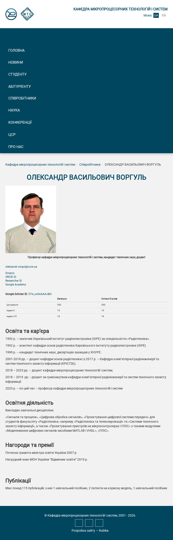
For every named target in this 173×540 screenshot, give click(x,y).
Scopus (9, 273)
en (164, 15)
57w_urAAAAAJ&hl (40, 294)
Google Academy (15, 284)
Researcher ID (13, 280)
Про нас (15, 147)
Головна (16, 50)
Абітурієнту (19, 86)
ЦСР (12, 134)
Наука (14, 110)
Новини (15, 62)
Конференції (20, 122)
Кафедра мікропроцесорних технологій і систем (40, 164)
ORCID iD (10, 276)
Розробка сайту (83, 530)
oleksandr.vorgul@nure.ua (21, 266)
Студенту (17, 74)
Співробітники (22, 98)
